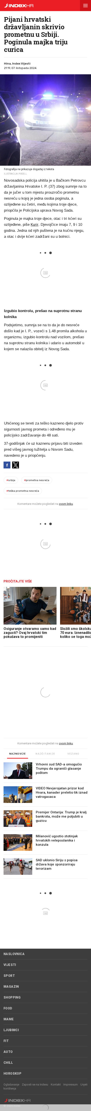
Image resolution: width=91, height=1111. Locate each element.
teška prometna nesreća (22, 490)
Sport (9, 975)
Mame (9, 1019)
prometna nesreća (36, 480)
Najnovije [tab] (17, 753)
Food (8, 1008)
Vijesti (10, 965)
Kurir (34, 224)
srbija (10, 480)
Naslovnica (14, 954)
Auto (8, 1052)
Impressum (70, 1084)
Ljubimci (11, 1030)
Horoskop (12, 1073)
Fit (6, 1041)
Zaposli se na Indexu (35, 1084)
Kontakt (56, 1084)
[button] (85, 5)
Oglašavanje (11, 1084)
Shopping (12, 997)
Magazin (11, 986)
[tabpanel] (45, 820)
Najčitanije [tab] (45, 753)
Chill (8, 1062)
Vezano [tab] (73, 753)
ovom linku (66, 503)
